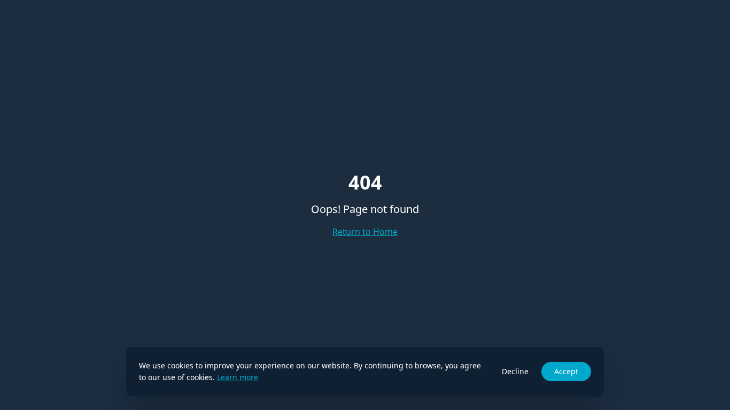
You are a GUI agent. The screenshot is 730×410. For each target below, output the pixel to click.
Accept (566, 371)
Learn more (237, 377)
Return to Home (365, 232)
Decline (515, 371)
